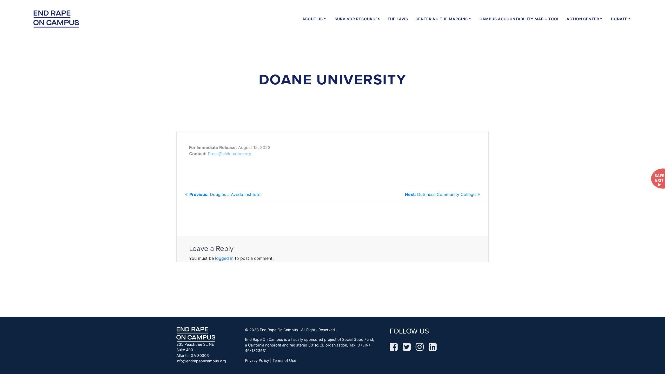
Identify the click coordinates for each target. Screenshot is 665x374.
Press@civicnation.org (229, 153)
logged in (224, 258)
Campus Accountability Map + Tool (520, 19)
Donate (619, 19)
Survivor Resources (358, 19)
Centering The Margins (441, 19)
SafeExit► (659, 180)
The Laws (398, 19)
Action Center (583, 19)
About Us (312, 19)
